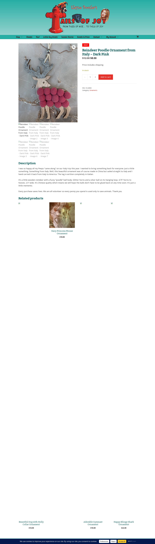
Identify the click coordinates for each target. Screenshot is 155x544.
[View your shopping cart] (138, 37)
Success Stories (67, 37)
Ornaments (93, 90)
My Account (111, 37)
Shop (18, 37)
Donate (29, 37)
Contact (96, 37)
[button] (74, 47)
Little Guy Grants (50, 37)
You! (38, 37)
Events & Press (83, 37)
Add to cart (106, 77)
